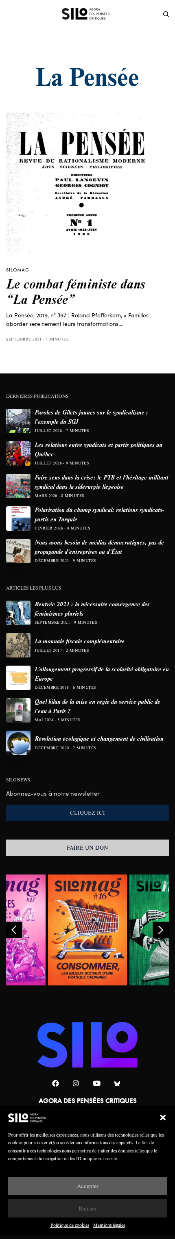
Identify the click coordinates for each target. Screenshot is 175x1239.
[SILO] (88, 14)
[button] (163, 1117)
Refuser (87, 1208)
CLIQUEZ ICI (87, 812)
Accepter (87, 1186)
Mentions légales (109, 1225)
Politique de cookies (69, 1225)
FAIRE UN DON (87, 847)
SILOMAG (17, 270)
